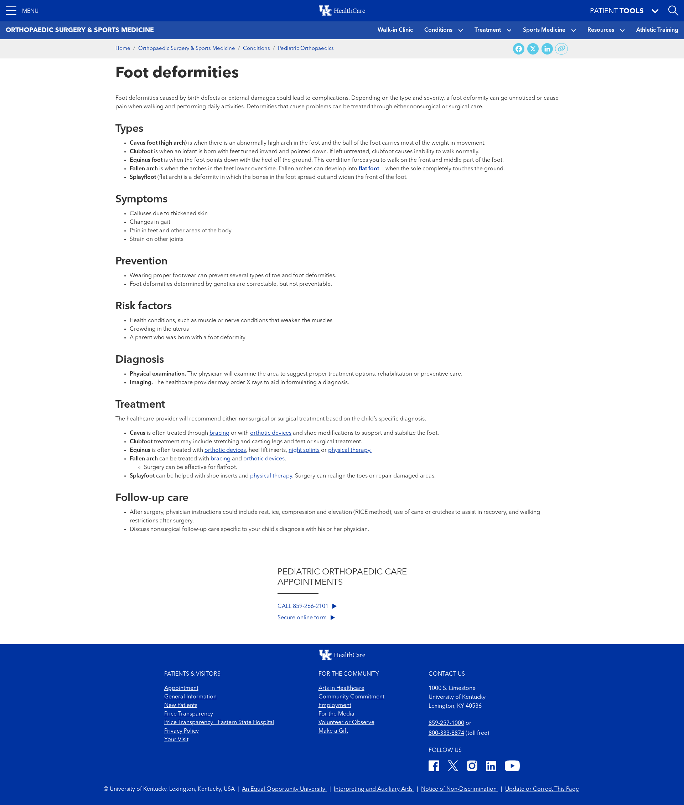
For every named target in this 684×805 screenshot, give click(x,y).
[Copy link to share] (561, 49)
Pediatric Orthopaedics (306, 48)
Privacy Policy (181, 731)
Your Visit (176, 740)
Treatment (488, 30)
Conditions (438, 30)
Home (122, 48)
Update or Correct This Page (542, 789)
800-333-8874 (446, 733)
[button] (22, 10)
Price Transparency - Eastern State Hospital (219, 723)
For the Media (336, 714)
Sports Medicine (544, 30)
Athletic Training (657, 30)
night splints (304, 450)
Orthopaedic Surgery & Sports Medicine (186, 48)
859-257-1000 (446, 723)
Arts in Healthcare (341, 688)
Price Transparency (188, 714)
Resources (600, 30)
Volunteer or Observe (346, 723)
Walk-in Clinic (395, 30)
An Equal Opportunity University (284, 789)
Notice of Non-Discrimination (459, 789)
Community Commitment (351, 697)
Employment (334, 705)
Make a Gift (333, 731)
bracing (219, 433)
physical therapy (271, 476)
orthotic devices (270, 433)
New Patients (180, 705)
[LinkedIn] (491, 767)
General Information (190, 697)
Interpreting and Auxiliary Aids (374, 789)
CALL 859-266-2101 (304, 606)
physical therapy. (350, 450)
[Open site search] (673, 10)
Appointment (181, 688)
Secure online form (303, 618)
